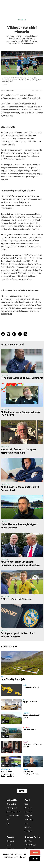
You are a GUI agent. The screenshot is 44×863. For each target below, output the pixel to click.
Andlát (9, 845)
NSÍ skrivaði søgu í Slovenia (16, 599)
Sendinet (28, 831)
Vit (8, 823)
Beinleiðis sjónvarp (13, 812)
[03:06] (11, 733)
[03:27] (11, 747)
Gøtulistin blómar (29, 730)
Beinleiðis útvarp (13, 816)
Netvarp (28, 827)
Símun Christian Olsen (7, 91)
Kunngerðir (11, 841)
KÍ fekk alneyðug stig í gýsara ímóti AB (22, 378)
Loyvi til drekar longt (31, 688)
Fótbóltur (22, 20)
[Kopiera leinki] (20, 334)
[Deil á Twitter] (9, 334)
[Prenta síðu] (25, 334)
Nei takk (35, 858)
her (24, 857)
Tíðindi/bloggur (30, 845)
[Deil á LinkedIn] (14, 334)
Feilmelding (29, 820)
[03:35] (11, 718)
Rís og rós (28, 816)
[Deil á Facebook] (3, 334)
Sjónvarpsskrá (12, 808)
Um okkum (28, 841)
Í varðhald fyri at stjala (13, 679)
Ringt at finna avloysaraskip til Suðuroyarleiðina (7, 774)
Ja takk (35, 852)
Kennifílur (28, 812)
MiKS (8, 820)
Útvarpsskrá (11, 804)
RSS (26, 823)
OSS (26, 804)
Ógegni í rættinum (30, 702)
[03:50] (11, 762)
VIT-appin (28, 808)
